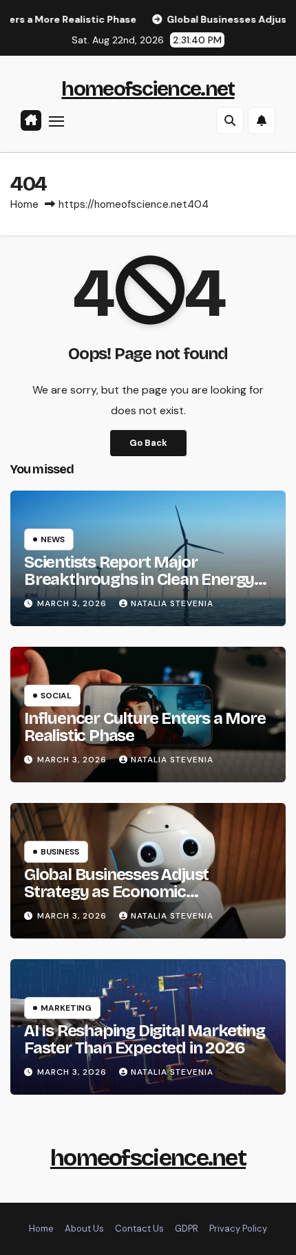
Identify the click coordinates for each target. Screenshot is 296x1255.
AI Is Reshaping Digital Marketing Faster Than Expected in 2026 (144, 1039)
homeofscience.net (147, 88)
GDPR (186, 1228)
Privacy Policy (238, 1228)
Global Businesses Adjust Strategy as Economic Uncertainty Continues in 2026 (136, 892)
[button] (230, 120)
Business (60, 851)
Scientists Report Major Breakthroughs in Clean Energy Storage (139, 579)
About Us (84, 1228)
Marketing (66, 1007)
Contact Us (139, 1228)
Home (24, 204)
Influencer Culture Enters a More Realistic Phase (145, 727)
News (53, 539)
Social (56, 695)
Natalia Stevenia (172, 603)
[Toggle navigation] (56, 121)
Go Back (148, 443)
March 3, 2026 (73, 603)
